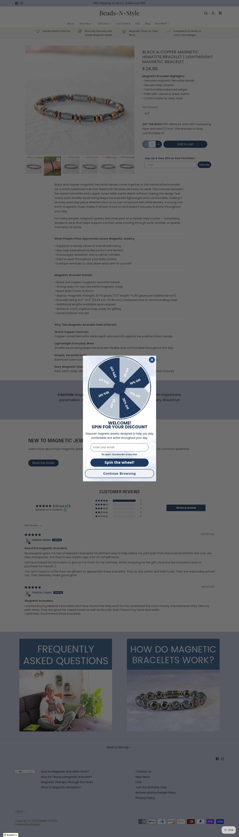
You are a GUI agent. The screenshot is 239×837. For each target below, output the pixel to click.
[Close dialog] (152, 360)
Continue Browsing (119, 473)
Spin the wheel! (119, 462)
